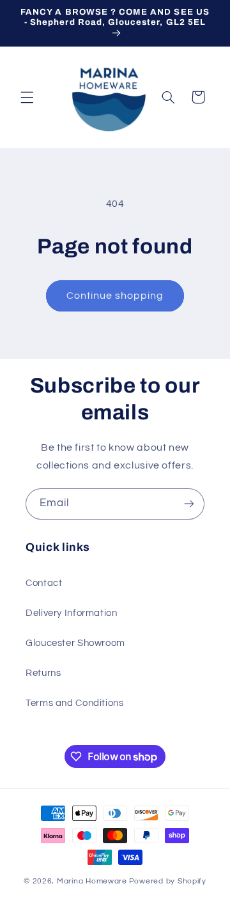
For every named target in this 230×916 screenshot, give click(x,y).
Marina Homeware (92, 881)
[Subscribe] (189, 504)
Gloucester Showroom (75, 643)
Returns (43, 673)
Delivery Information (72, 613)
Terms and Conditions (75, 703)
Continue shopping (115, 295)
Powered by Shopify (167, 881)
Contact (44, 583)
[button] (27, 97)
